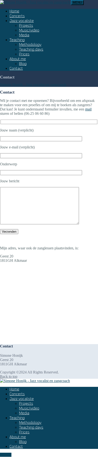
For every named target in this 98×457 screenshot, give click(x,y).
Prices (24, 54)
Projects (26, 25)
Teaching (17, 40)
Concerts (17, 16)
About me (18, 59)
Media (24, 35)
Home (14, 11)
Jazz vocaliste (22, 21)
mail (88, 109)
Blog (23, 64)
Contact (16, 68)
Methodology (30, 45)
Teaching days (31, 49)
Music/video (29, 30)
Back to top (8, 376)
